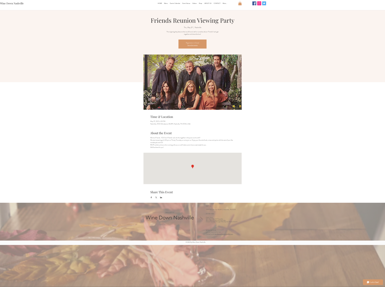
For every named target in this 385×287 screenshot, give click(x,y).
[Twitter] (264, 3)
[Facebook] (254, 3)
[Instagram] (259, 3)
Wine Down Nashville (170, 218)
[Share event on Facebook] (151, 197)
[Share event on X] (156, 197)
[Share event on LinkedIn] (161, 197)
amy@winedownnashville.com (224, 234)
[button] (240, 3)
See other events (192, 45)
